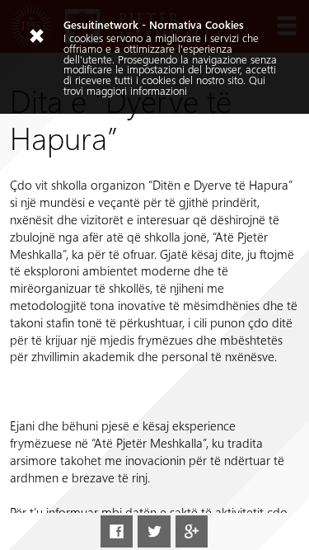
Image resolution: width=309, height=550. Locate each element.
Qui (257, 80)
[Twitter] (154, 531)
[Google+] (192, 531)
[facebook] (117, 531)
